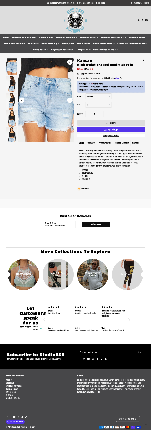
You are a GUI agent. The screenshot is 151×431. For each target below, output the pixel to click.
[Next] (70, 100)
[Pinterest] (84, 359)
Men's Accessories (102, 44)
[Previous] (21, 100)
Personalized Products (105, 50)
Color (79, 96)
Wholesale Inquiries (13, 398)
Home (6, 37)
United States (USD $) (140, 3)
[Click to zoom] (70, 62)
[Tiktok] (101, 359)
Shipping (80, 74)
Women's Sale (46, 37)
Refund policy (11, 392)
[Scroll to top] (146, 424)
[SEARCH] (139, 20)
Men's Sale (33, 44)
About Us (9, 380)
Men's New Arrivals (14, 44)
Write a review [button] (96, 224)
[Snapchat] (97, 359)
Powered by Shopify (28, 427)
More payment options (111, 135)
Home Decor (39, 50)
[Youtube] (88, 359)
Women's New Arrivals (24, 37)
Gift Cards (9, 395)
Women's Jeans (88, 37)
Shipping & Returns (122, 143)
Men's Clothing (49, 44)
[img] (25, 326)
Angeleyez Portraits (62, 50)
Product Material (105, 143)
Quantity (80, 114)
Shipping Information (14, 386)
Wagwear (83, 50)
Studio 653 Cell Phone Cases (132, 44)
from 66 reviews (35, 328)
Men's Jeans (68, 44)
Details (81, 143)
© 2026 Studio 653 (13, 427)
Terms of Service (12, 389)
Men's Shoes (83, 44)
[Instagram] (93, 359)
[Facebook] (80, 359)
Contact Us (10, 383)
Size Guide (135, 143)
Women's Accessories (112, 37)
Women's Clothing (65, 37)
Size (78, 104)
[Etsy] (106, 359)
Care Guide (91, 143)
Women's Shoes (137, 37)
